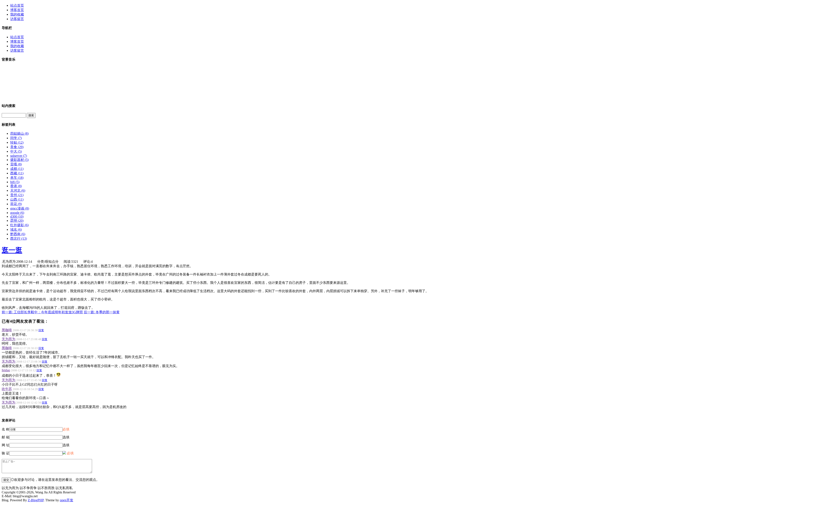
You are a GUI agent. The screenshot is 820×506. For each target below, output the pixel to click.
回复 (41, 330)
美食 (16, 147)
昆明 (16, 220)
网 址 (5, 445)
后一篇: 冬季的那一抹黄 (102, 312)
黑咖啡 (7, 330)
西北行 (18, 238)
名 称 (5, 429)
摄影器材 (19, 160)
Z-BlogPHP (36, 500)
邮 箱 (5, 437)
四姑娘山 (19, 133)
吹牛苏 (7, 389)
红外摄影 (19, 225)
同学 (16, 138)
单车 (16, 177)
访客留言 (17, 19)
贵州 (16, 195)
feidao (6, 370)
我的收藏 (17, 14)
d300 (16, 216)
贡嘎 (16, 164)
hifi (14, 182)
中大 (16, 151)
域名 (16, 229)
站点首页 (17, 5)
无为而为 (8, 339)
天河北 (17, 190)
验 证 (5, 453)
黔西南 (17, 234)
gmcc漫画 (19, 208)
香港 (16, 186)
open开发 (66, 500)
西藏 (16, 173)
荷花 (16, 204)
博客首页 (17, 10)
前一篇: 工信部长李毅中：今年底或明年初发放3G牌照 (42, 312)
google (17, 212)
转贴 (16, 142)
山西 (16, 199)
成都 (16, 169)
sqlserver (18, 155)
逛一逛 (12, 250)
